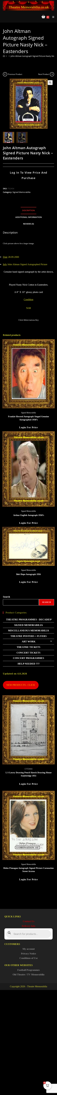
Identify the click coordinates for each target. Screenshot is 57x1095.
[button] (50, 82)
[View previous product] (5, 74)
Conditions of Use (28, 958)
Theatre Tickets (28, 647)
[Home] (4, 56)
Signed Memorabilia (21, 192)
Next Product (43, 74)
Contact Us (28, 921)
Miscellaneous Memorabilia (28, 630)
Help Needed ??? (29, 663)
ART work (28, 641)
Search (6, 596)
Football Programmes (28, 970)
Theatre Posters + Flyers (28, 636)
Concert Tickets (28, 652)
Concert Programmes (28, 658)
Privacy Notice (28, 953)
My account (28, 949)
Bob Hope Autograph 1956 (28, 574)
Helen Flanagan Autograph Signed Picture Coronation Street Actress (28, 869)
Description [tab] (28, 210)
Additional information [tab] (28, 217)
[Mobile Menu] (52, 17)
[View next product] (52, 74)
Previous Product (15, 74)
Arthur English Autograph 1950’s (28, 515)
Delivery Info (28, 926)
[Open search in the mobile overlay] (28, 933)
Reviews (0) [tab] (28, 224)
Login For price (28, 427)
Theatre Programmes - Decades (28, 619)
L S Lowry (28, 769)
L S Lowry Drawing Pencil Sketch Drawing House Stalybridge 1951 (29, 774)
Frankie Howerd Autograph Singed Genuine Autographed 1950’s (28, 418)
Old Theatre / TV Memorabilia (28, 974)
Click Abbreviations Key (28, 320)
